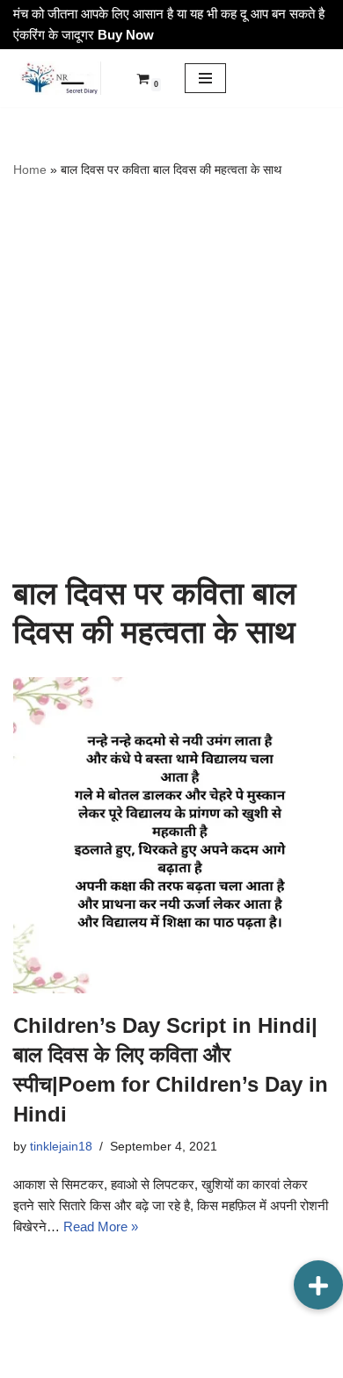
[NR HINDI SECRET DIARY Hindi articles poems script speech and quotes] (57, 78)
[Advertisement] (171, 377)
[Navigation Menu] (205, 78)
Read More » (100, 1226)
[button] (318, 1284)
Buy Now (126, 34)
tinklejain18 (61, 1146)
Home (30, 169)
